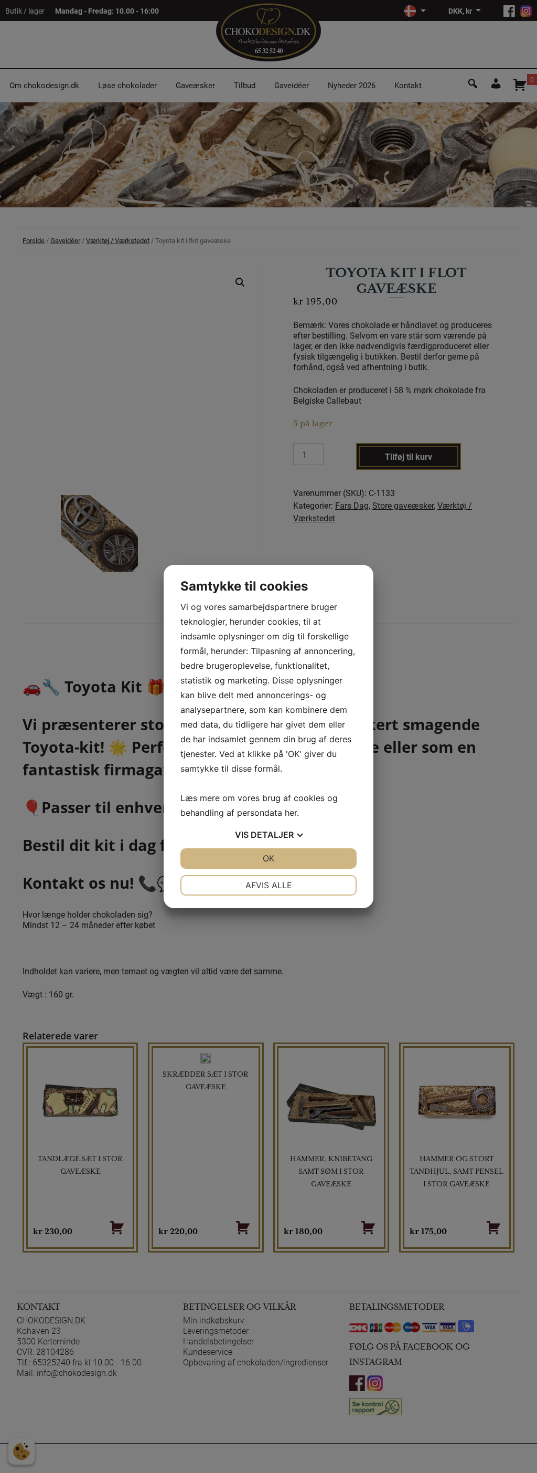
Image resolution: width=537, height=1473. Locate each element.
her (291, 812)
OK (268, 858)
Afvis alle (268, 885)
